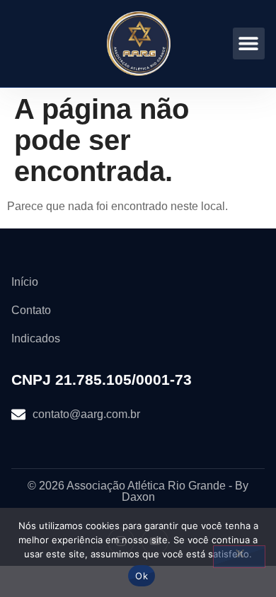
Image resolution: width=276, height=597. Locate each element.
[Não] (239, 556)
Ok (141, 575)
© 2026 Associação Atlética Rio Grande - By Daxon (138, 491)
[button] (249, 43)
